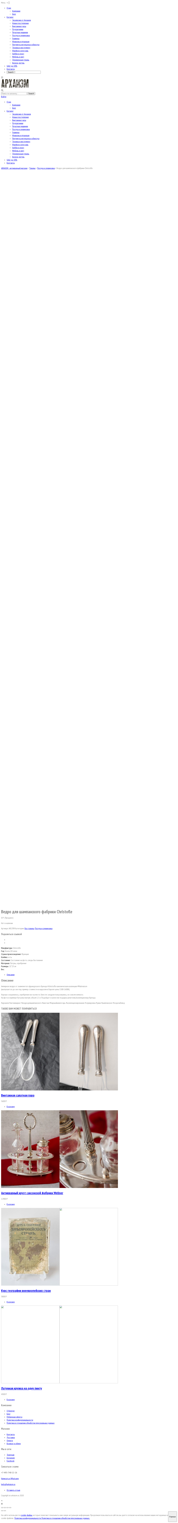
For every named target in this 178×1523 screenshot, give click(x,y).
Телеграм (10, 1454)
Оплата (10, 1440)
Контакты (11, 162)
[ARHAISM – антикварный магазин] (15, 87)
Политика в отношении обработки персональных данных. (66, 1518)
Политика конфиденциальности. (28, 1518)
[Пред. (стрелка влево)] (2, 1510)
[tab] (92, 974)
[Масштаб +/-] (10, 1507)
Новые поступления (20, 117)
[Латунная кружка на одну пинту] (59, 1382)
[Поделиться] (5, 1507)
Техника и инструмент (21, 141)
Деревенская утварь (20, 153)
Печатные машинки (20, 126)
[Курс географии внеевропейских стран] (59, 1284)
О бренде (11, 1410)
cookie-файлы (26, 1515)
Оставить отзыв (13, 1490)
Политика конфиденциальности (20, 1420)
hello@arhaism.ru (8, 1484)
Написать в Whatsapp (10, 1478)
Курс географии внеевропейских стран (26, 1290)
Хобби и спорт (18, 147)
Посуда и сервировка (21, 129)
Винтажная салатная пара (17, 1095)
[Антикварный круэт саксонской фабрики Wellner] (59, 1187)
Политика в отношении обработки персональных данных (31, 1423)
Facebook (10, 1460)
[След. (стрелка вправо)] (5, 1510)
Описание (11, 974)
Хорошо (172, 1517)
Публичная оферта (14, 1416)
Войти (3, 96)
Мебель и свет (18, 150)
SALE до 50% (12, 159)
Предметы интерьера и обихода (25, 138)
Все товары (29, 928)
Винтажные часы (19, 120)
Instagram (11, 1457)
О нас (9, 101)
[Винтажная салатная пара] (59, 1089)
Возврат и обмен (14, 1443)
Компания (16, 104)
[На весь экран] (7, 1507)
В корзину (11, 1106)
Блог (14, 108)
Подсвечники (17, 123)
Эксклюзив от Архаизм (21, 114)
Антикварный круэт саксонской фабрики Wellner (32, 1193)
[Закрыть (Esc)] (2, 1507)
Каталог (10, 111)
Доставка (11, 1437)
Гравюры (15, 132)
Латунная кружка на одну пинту (21, 1388)
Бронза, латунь (18, 156)
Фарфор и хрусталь (20, 144)
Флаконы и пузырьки (20, 135)
